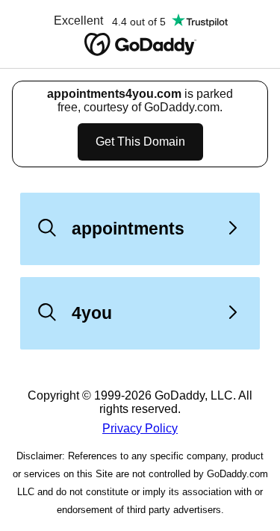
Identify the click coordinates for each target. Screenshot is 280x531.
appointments (128, 228)
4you (92, 313)
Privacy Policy (140, 428)
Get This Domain (140, 141)
